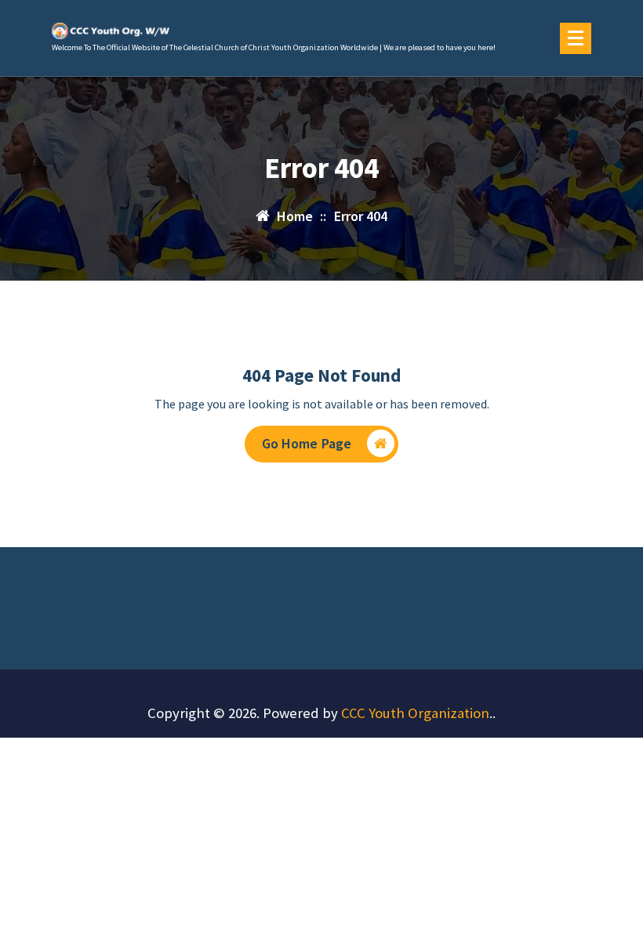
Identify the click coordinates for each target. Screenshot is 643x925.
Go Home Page (307, 443)
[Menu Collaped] (575, 38)
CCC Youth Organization (415, 713)
